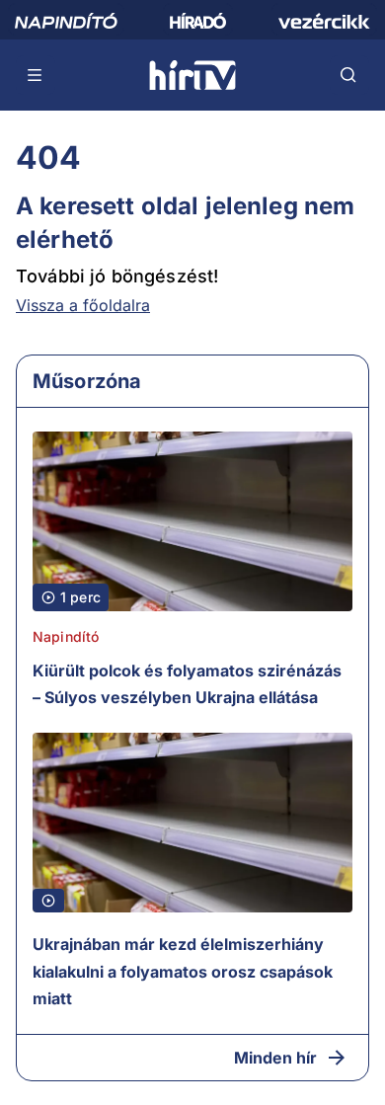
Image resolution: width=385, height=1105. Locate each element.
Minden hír (275, 1057)
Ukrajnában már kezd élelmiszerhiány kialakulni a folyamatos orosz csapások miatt (183, 971)
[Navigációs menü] (35, 75)
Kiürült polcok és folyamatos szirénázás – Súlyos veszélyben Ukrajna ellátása (187, 684)
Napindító (66, 636)
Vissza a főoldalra (83, 305)
